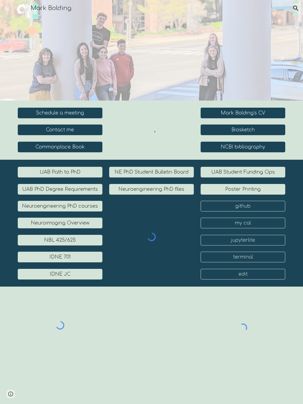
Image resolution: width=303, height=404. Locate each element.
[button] (7, 8)
